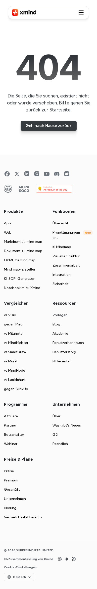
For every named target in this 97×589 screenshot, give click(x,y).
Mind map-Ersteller (19, 269)
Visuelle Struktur (66, 256)
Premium (11, 480)
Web (7, 232)
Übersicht (60, 223)
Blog (56, 324)
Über (56, 416)
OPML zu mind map (20, 260)
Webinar (10, 443)
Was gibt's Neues (66, 425)
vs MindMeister (16, 342)
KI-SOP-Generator (19, 278)
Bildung (10, 508)
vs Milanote (13, 333)
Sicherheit (60, 284)
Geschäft (12, 489)
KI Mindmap (61, 247)
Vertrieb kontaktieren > (23, 517)
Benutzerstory (64, 352)
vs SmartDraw (15, 352)
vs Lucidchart (15, 379)
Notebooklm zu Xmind (22, 288)
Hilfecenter (61, 361)
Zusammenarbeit (66, 265)
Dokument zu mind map (23, 251)
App (7, 223)
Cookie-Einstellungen (20, 567)
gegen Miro (13, 324)
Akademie (60, 333)
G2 (55, 434)
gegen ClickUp (16, 389)
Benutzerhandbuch (68, 342)
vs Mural (10, 361)
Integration (61, 274)
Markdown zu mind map (23, 241)
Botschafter (14, 434)
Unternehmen (15, 498)
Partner (10, 425)
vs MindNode (14, 370)
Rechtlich (60, 443)
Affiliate (11, 416)
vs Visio (10, 315)
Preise (9, 471)
